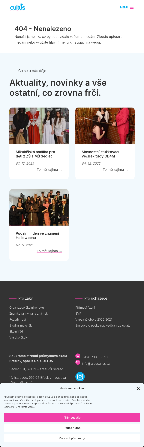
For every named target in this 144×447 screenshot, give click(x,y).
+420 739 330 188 (95, 357)
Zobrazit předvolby (72, 438)
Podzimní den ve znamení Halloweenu (37, 235)
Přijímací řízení (85, 307)
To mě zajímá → (49, 170)
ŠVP (78, 313)
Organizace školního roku (26, 307)
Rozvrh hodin (18, 319)
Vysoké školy (18, 337)
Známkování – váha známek (28, 313)
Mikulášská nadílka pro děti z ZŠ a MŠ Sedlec (35, 154)
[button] (138, 389)
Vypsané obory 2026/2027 (93, 319)
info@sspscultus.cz (96, 363)
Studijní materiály (20, 325)
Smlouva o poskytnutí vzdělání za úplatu (102, 325)
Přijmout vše (72, 417)
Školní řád (16, 331)
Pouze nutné (72, 428)
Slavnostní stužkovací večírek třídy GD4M (100, 154)
